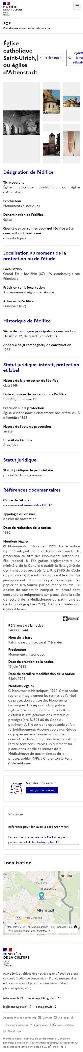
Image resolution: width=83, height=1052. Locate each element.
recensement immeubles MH (25, 505)
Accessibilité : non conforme (19, 1018)
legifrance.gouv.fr (15, 1007)
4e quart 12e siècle (38, 336)
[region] (41, 903)
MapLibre (12, 926)
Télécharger (52, 58)
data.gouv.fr (44, 1007)
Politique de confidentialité (40, 1039)
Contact (47, 1018)
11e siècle (10, 336)
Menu (77, 6)
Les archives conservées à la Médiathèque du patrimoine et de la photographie (38, 839)
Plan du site (14, 1031)
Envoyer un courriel (41, 790)
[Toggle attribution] (75, 926)
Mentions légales (12, 1039)
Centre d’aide (66, 1025)
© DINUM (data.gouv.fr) (36, 926)
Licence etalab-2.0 (36, 1047)
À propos (63, 1018)
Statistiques (41, 1025)
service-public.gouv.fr (42, 998)
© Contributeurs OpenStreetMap (29, 930)
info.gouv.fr (11, 998)
